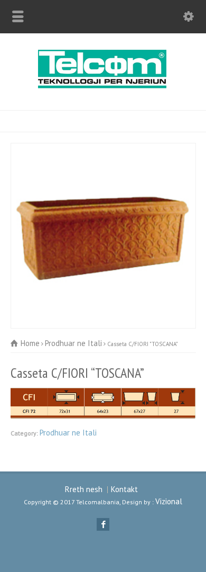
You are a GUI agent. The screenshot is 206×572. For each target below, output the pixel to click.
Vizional (168, 501)
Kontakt (124, 489)
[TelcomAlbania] (103, 87)
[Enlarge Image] (103, 149)
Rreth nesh (83, 489)
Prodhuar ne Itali (68, 433)
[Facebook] (103, 524)
